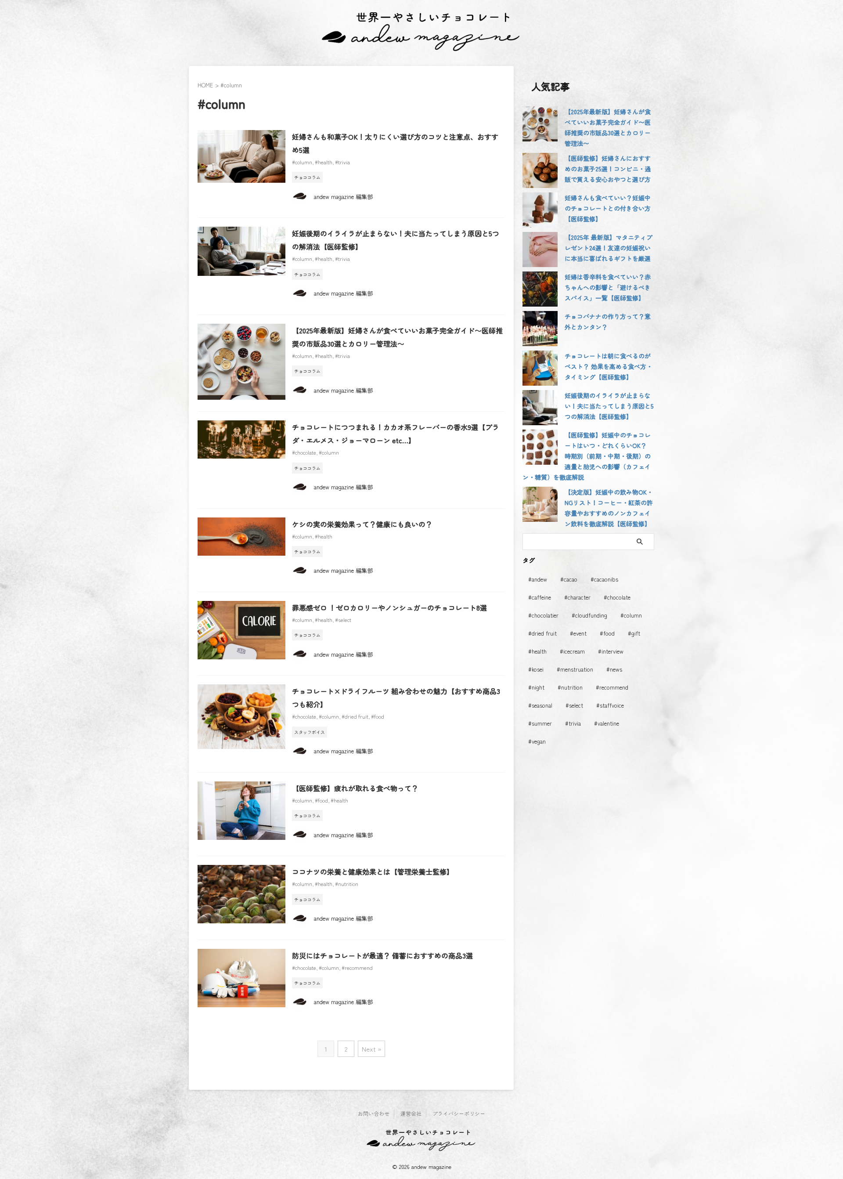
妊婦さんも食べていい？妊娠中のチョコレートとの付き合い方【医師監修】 (608, 208)
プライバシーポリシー (458, 1113)
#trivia (342, 162)
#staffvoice (610, 705)
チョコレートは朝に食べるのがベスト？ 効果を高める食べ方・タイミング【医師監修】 (608, 366)
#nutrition (346, 883)
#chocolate (304, 452)
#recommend (357, 967)
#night (536, 687)
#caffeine (539, 597)
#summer (540, 723)
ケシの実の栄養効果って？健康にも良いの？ (362, 524)
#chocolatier (543, 615)
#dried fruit (355, 716)
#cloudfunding (589, 615)
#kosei (536, 669)
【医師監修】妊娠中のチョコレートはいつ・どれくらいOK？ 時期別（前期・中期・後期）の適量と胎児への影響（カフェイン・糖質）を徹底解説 (586, 455)
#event (578, 633)
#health (323, 162)
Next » (371, 1048)
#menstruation (575, 669)
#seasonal (540, 705)
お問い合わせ (373, 1113)
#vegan (537, 741)
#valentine (606, 723)
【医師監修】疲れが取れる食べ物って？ (355, 788)
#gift (634, 633)
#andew (537, 579)
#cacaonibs (604, 579)
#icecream (572, 651)
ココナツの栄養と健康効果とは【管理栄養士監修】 (373, 871)
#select (343, 619)
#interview (610, 651)
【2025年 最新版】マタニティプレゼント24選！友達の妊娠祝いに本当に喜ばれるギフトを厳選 (608, 248)
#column (302, 162)
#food (377, 716)
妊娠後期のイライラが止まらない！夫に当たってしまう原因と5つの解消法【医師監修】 (609, 406)
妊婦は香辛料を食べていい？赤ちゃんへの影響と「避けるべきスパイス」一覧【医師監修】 (608, 287)
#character (577, 597)
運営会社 (411, 1113)
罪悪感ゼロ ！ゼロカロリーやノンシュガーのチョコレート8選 (389, 607)
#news (614, 669)
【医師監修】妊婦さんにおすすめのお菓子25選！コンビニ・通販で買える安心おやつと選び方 (608, 169)
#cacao (568, 579)
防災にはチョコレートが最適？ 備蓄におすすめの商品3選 (382, 955)
